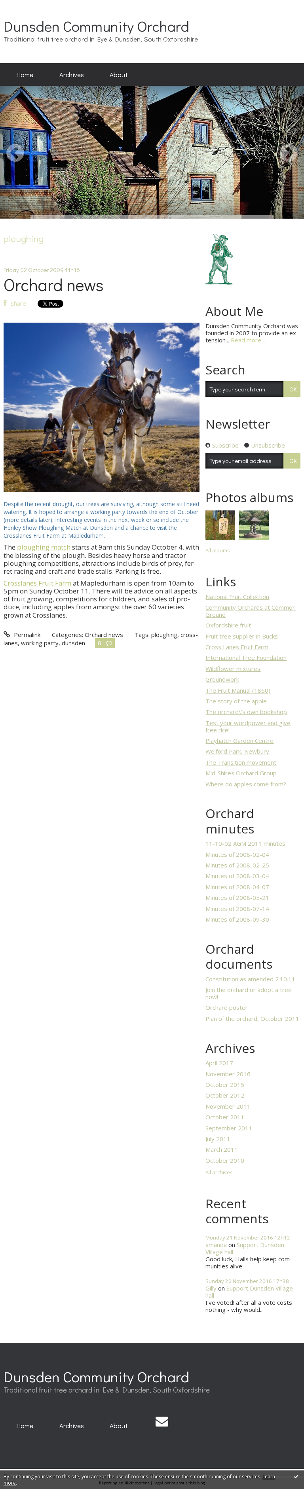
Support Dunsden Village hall (244, 1248)
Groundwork (222, 679)
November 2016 (228, 1073)
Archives (71, 74)
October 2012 (224, 1095)
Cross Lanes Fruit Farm (236, 647)
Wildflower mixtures (232, 669)
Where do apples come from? (245, 784)
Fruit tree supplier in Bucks (241, 636)
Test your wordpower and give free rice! (248, 726)
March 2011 (221, 1149)
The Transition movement (240, 762)
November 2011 (228, 1106)
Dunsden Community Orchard (96, 26)
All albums (217, 550)
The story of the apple (236, 701)
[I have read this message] (296, 1476)
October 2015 (224, 1084)
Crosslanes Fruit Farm (37, 583)
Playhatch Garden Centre (239, 740)
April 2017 (219, 1062)
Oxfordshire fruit (228, 625)
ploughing (164, 635)
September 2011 (228, 1128)
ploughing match (43, 547)
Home (25, 74)
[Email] (162, 1421)
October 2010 (224, 1160)
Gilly (211, 1288)
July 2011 (217, 1138)
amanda (216, 1245)
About (118, 74)
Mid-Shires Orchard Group (241, 773)
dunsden (73, 643)
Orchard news (54, 284)
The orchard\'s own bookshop (246, 712)
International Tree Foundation (246, 657)
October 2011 (224, 1117)
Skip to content (24, 6)
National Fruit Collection (237, 597)
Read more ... (248, 340)
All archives (219, 1173)
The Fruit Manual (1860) (237, 690)
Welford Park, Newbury (237, 751)
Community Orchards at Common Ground (250, 610)
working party (40, 643)
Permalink (26, 635)
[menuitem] (25, 74)
